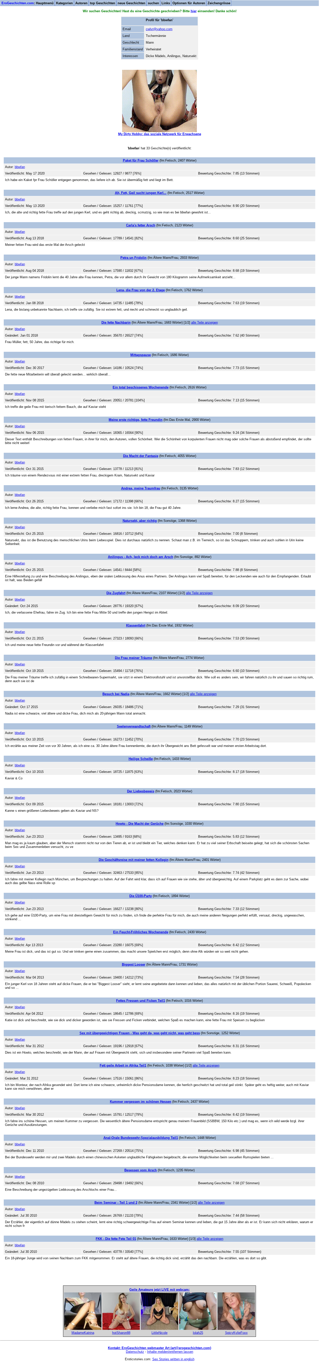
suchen (153, 3)
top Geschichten (102, 3)
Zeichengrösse (219, 3)
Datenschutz (135, 1352)
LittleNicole (159, 1333)
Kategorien (64, 3)
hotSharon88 (121, 1333)
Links (165, 3)
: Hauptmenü (27, 3)
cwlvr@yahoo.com (159, 29)
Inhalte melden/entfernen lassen (170, 1352)
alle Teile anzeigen (204, 322)
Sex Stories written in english (173, 1359)
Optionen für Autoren (188, 3)
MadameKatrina (83, 1333)
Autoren (81, 3)
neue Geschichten (131, 3)
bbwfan (20, 167)
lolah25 (198, 1333)
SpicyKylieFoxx (236, 1333)
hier (194, 11)
